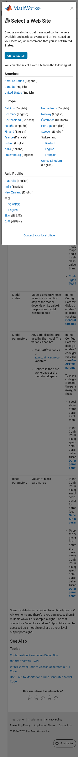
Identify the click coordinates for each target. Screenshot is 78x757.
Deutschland (13, 120)
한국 (7, 221)
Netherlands (49, 108)
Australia (10, 180)
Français (50, 155)
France (9, 137)
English (49, 149)
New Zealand (13, 192)
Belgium (10, 108)
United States (13, 92)
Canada (10, 86)
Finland (9, 131)
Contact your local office (39, 235)
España (9, 125)
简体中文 (14, 204)
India (8, 186)
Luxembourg (13, 155)
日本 (7, 215)
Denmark (10, 114)
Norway (46, 114)
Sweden (46, 131)
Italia (8, 149)
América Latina (14, 81)
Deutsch (50, 143)
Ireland (9, 143)
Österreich (47, 120)
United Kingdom (51, 160)
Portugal (46, 125)
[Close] (72, 8)
